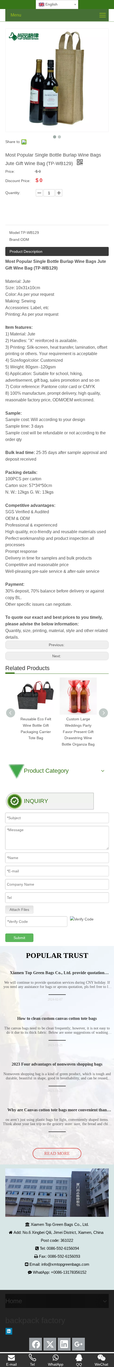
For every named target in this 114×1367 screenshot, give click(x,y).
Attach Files (19, 909)
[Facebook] (35, 1344)
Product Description (26, 251)
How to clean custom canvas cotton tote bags (57, 1018)
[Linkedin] (9, 1331)
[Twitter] (49, 1344)
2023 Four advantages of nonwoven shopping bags (57, 1064)
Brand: (14, 239)
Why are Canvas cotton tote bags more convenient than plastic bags (57, 1112)
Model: (15, 232)
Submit (19, 938)
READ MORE (57, 1153)
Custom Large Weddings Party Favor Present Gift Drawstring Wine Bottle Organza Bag (78, 731)
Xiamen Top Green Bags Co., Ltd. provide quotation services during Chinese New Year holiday (57, 975)
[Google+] (78, 1344)
